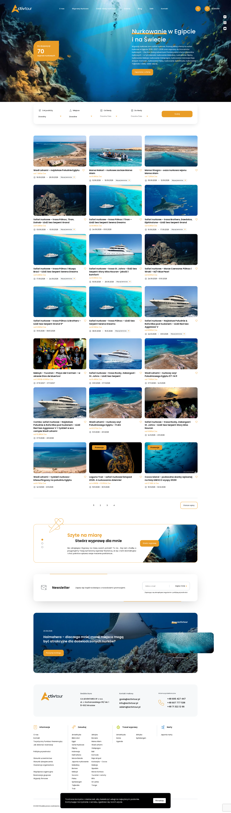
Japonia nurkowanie (80, 761)
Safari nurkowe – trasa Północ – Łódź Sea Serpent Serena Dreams (112, 322)
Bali (93, 751)
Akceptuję (159, 801)
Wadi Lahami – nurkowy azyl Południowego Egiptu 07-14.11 (161, 374)
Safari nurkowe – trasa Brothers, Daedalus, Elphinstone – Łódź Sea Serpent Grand (168, 221)
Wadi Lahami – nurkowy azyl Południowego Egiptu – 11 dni (105, 423)
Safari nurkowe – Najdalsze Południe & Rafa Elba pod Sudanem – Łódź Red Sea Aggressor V (167, 323)
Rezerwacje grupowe (42, 775)
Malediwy (76, 765)
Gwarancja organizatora (43, 765)
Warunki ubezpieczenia (43, 761)
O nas (61, 8)
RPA (93, 778)
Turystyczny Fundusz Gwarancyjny (47, 741)
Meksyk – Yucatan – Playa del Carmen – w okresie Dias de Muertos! (56, 374)
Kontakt (164, 8)
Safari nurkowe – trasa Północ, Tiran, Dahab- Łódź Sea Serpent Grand (53, 221)
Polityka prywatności (42, 751)
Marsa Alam (96, 741)
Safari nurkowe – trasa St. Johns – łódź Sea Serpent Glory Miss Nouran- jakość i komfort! (113, 271)
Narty (169, 727)
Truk (73, 788)
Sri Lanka (95, 782)
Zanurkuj (82, 727)
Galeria (127, 8)
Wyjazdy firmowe (40, 778)
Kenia (118, 738)
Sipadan (95, 768)
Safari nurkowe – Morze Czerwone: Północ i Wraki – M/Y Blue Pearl (168, 270)
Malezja (95, 765)
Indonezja (76, 751)
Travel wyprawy (130, 727)
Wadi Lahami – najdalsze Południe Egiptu (56, 170)
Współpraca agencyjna (43, 772)
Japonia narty (166, 734)
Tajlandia (75, 785)
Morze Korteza (97, 772)
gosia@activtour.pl (129, 699)
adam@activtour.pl (129, 706)
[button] (42, 540)
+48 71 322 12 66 (175, 706)
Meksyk (75, 772)
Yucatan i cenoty (99, 775)
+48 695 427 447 (176, 698)
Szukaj (177, 114)
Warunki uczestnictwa (42, 758)
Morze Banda (77, 758)
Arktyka (95, 734)
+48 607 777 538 (176, 702)
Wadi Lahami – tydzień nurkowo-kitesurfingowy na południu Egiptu (52, 478)
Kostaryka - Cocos (99, 761)
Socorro (75, 775)
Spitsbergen (77, 782)
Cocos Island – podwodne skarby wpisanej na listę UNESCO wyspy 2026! (168, 478)
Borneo (75, 768)
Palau (74, 778)
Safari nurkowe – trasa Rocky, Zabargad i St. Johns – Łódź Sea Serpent (112, 374)
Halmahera (76, 755)
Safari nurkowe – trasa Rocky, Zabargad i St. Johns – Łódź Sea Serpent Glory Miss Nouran (168, 424)
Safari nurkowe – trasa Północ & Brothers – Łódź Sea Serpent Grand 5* (57, 322)
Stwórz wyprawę (149, 543)
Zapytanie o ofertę (142, 72)
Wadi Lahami (97, 745)
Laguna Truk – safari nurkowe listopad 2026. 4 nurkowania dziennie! (110, 478)
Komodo (95, 755)
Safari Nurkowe (78, 745)
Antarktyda (76, 734)
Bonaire (95, 738)
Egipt (74, 741)
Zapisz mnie (180, 586)
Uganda (119, 741)
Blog (140, 8)
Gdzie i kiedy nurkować (106, 8)
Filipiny (74, 748)
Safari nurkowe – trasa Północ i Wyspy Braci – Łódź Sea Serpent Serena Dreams (55, 270)
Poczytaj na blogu (53, 653)
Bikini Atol (76, 738)
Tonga (94, 785)
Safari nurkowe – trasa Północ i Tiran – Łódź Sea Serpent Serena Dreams (110, 221)
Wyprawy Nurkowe (80, 8)
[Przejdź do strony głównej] (22, 9)
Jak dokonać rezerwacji (43, 745)
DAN (151, 8)
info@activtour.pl (128, 703)
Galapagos (96, 748)
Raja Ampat (96, 758)
